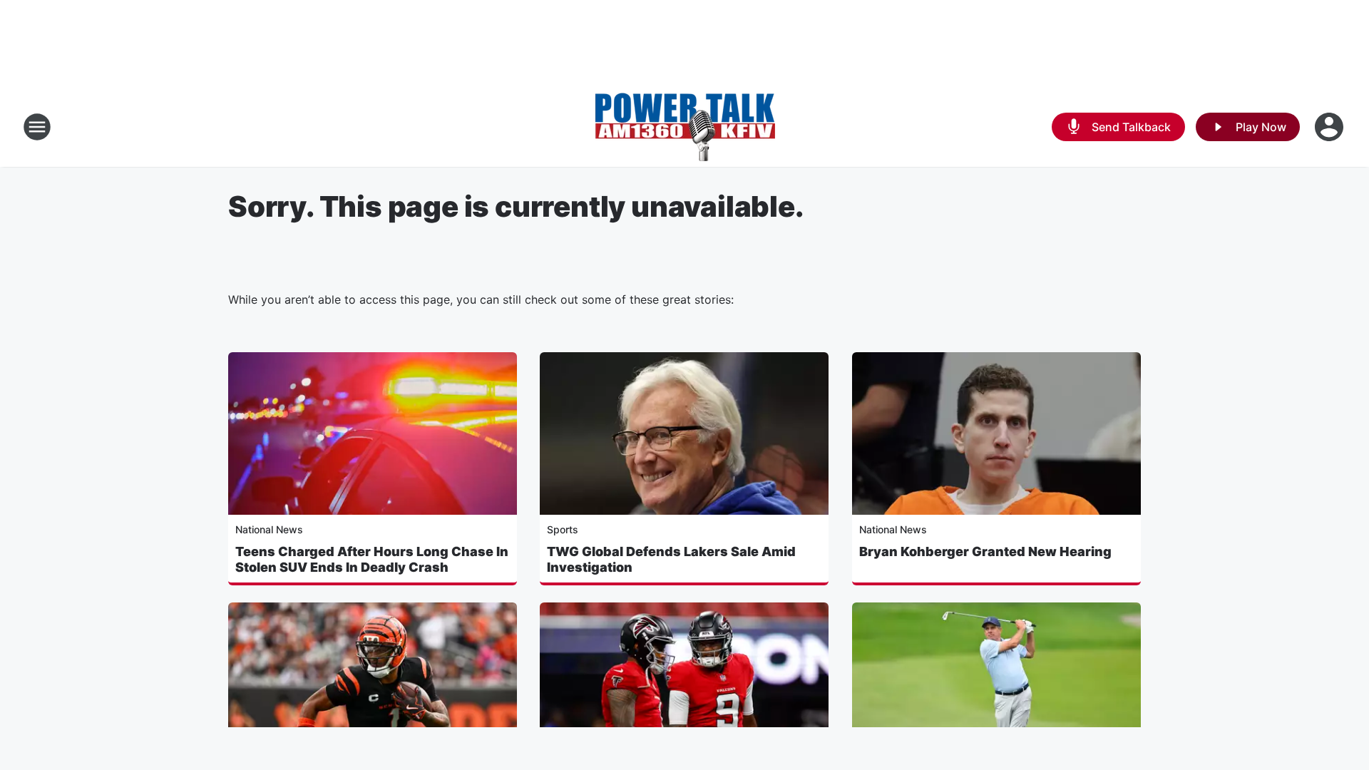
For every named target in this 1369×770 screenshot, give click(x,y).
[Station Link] (684, 127)
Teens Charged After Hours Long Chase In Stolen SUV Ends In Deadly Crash (371, 559)
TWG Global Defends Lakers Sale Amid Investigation (671, 559)
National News (269, 529)
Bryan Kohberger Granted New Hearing (985, 551)
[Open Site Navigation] (37, 127)
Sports (562, 529)
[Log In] (1330, 127)
